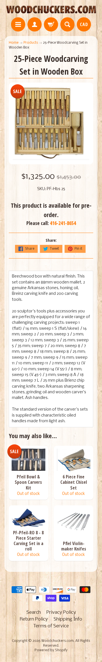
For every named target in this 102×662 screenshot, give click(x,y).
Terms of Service (51, 626)
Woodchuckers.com (57, 641)
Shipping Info (68, 619)
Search (33, 612)
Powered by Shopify (51, 650)
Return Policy (34, 619)
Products (31, 43)
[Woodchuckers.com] (51, 9)
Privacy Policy (61, 612)
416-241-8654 (63, 223)
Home (13, 43)
